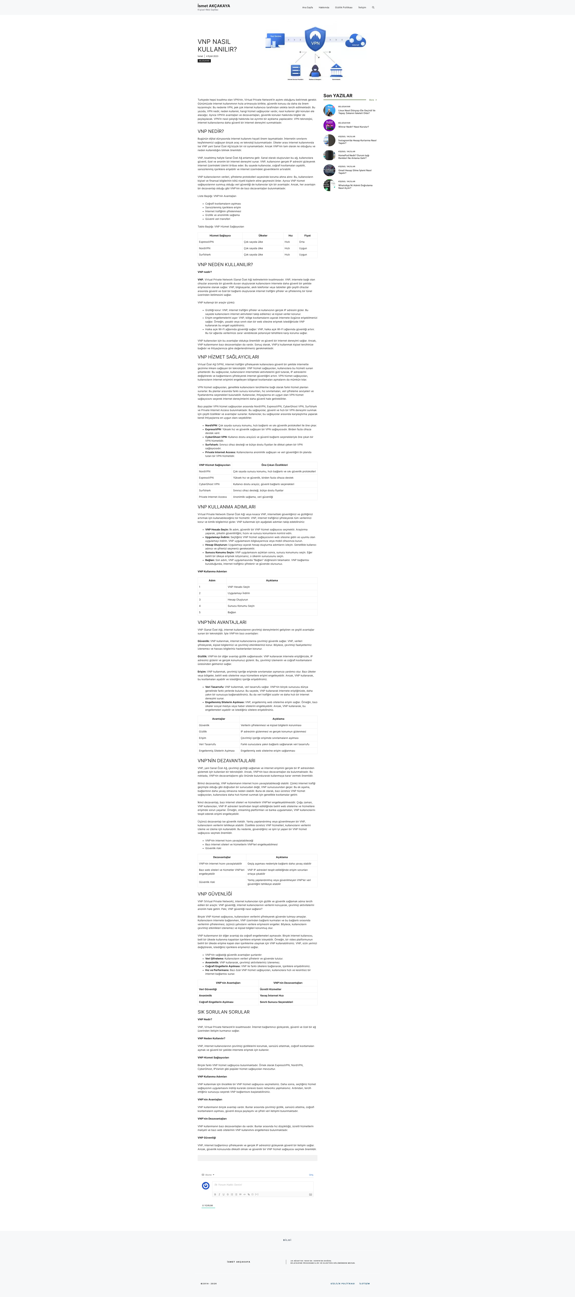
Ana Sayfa (307, 7)
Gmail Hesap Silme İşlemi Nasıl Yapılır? (355, 171)
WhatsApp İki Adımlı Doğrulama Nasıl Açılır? (355, 186)
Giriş (310, 1174)
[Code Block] (244, 1194)
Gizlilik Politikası (343, 7)
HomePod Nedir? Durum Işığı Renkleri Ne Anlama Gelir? (353, 156)
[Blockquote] (240, 1194)
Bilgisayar (204, 61)
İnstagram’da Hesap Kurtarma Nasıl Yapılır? (357, 142)
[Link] (249, 1194)
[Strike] (228, 1194)
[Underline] (223, 1194)
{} (253, 1194)
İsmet (200, 56)
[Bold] (215, 1194)
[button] (373, 7)
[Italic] (219, 1194)
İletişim (362, 7)
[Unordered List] (236, 1194)
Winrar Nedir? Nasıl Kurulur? (353, 126)
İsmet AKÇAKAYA (214, 6)
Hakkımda (324, 7)
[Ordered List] (232, 1194)
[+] (256, 1194)
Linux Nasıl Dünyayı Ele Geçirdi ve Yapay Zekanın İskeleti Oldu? (356, 112)
